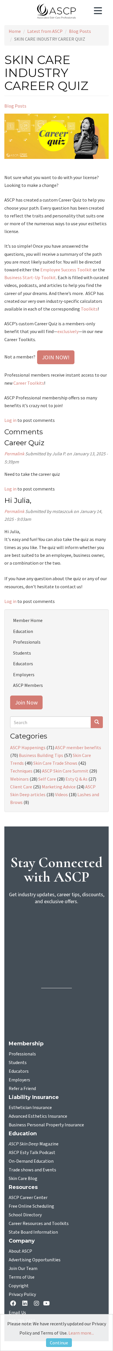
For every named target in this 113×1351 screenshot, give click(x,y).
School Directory (25, 1215)
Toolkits (89, 309)
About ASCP (20, 1251)
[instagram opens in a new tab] (36, 1303)
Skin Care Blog (23, 1178)
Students (22, 653)
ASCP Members (28, 685)
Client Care (21, 787)
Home (15, 31)
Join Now (26, 702)
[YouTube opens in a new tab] (48, 1303)
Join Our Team (23, 1268)
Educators (23, 663)
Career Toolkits (28, 383)
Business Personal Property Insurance (46, 1125)
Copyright (19, 1286)
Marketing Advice (59, 787)
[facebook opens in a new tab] (14, 1303)
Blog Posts (80, 31)
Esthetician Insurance (30, 1107)
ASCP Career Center (28, 1197)
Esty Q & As (76, 779)
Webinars (19, 779)
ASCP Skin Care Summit (65, 771)
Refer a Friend (22, 1088)
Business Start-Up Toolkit (30, 277)
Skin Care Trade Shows (55, 763)
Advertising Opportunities (35, 1260)
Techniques (21, 771)
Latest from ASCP (45, 31)
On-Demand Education (31, 1161)
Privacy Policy (22, 1294)
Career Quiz (24, 443)
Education (23, 631)
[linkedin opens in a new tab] (26, 1303)
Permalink (14, 453)
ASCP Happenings (27, 747)
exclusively (68, 331)
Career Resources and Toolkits (39, 1223)
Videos (61, 794)
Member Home (28, 620)
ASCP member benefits (78, 747)
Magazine (34, 1144)
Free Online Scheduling (31, 1206)
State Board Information (33, 1232)
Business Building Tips (41, 755)
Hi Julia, (18, 500)
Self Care (47, 779)
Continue (59, 1343)
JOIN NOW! (56, 357)
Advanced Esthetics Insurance (38, 1116)
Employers (23, 674)
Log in (10, 420)
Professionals (27, 642)
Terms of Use (21, 1277)
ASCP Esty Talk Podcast (32, 1152)
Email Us (17, 1312)
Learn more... (81, 1333)
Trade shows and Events (32, 1170)
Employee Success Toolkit (66, 270)
